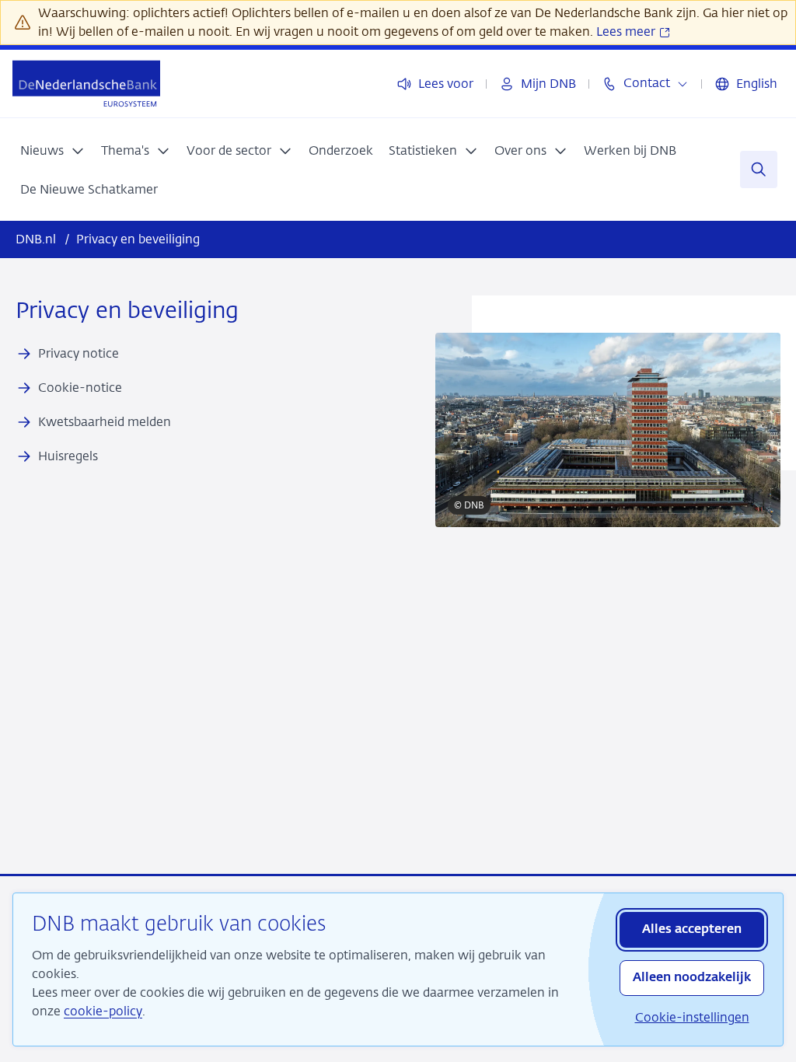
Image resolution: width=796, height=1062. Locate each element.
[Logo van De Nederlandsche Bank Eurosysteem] (86, 83)
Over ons (520, 150)
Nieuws (42, 150)
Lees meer (627, 31)
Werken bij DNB (630, 150)
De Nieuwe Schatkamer (89, 189)
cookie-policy (103, 1011)
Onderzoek (341, 150)
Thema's (125, 150)
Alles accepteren (692, 930)
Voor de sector (229, 150)
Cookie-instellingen (692, 1017)
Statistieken (423, 150)
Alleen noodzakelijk (692, 978)
